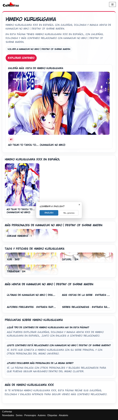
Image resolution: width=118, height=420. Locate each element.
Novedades (8, 415)
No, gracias (69, 213)
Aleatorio (63, 415)
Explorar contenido (21, 58)
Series (19, 415)
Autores (42, 415)
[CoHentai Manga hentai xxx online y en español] (10, 4)
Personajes (30, 415)
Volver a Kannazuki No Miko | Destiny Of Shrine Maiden (38, 49)
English (49, 212)
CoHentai (7, 411)
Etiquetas (52, 415)
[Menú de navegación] (112, 4)
